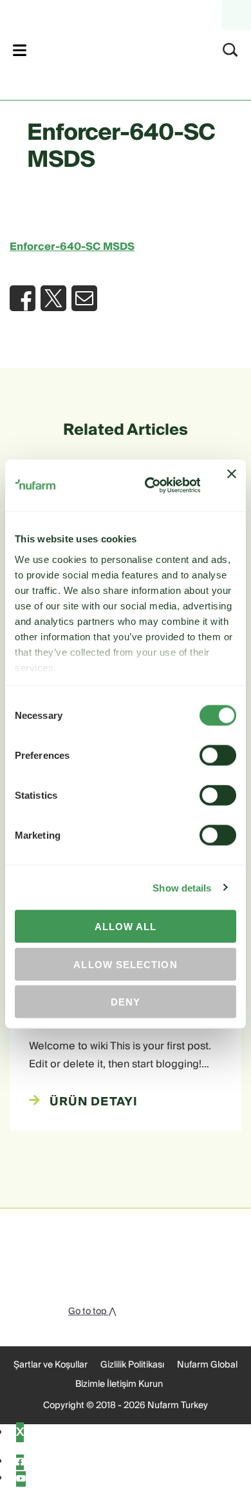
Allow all (126, 926)
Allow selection (125, 964)
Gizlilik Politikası (132, 1365)
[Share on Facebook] (22, 298)
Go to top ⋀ (92, 1311)
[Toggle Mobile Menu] (19, 50)
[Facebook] (20, 1462)
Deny (125, 1002)
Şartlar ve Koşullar (51, 1365)
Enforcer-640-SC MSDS (72, 247)
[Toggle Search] (230, 50)
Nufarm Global (207, 1365)
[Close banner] (231, 486)
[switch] (218, 755)
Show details (182, 887)
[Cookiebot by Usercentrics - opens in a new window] (149, 485)
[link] (108, 48)
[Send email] (84, 298)
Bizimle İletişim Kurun (119, 1384)
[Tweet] (53, 298)
